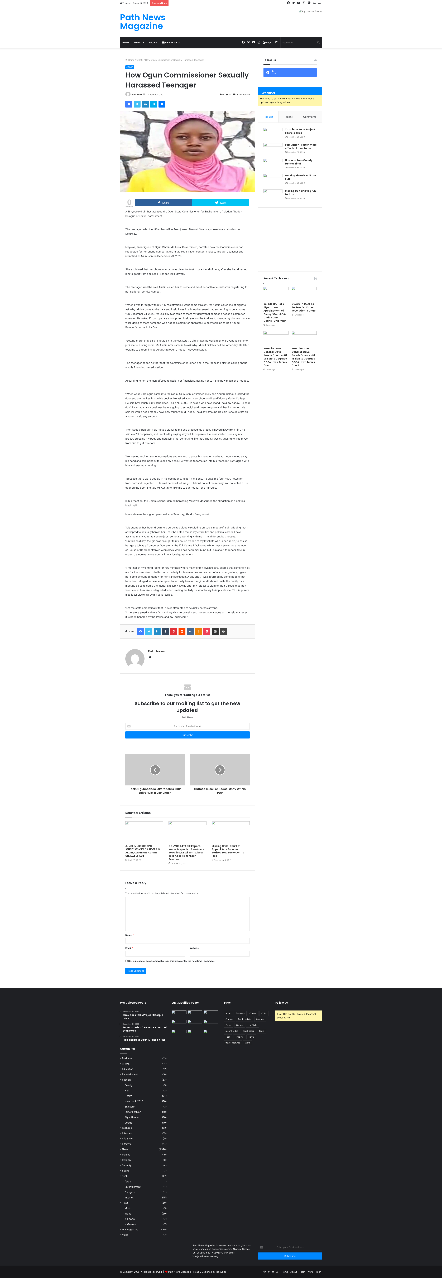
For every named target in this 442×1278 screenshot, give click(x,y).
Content (229, 1019)
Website (194, 948)
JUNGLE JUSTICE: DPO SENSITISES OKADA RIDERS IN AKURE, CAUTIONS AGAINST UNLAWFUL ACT (142, 851)
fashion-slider (244, 1019)
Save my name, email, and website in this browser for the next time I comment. (171, 961)
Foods (131, 1219)
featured (260, 1019)
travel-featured (232, 1042)
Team (261, 1031)
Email (129, 948)
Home (125, 42)
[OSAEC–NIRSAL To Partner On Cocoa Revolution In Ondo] (304, 294)
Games (131, 1224)
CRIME (139, 60)
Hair (127, 1090)
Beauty (129, 1085)
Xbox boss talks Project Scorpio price (300, 131)
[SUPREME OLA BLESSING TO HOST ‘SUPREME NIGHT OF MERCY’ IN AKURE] (179, 1034)
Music (128, 1208)
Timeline (239, 1037)
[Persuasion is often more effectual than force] (272, 149)
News (125, 1149)
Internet (129, 1197)
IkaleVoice (221, 1271)
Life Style (171, 42)
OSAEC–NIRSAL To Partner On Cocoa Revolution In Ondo (304, 307)
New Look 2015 (134, 1101)
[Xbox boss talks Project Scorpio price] (272, 134)
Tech (152, 42)
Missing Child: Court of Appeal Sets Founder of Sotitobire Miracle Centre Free (228, 851)
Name (129, 935)
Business (127, 1058)
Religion (126, 1160)
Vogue (128, 1122)
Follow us (281, 1002)
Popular (268, 116)
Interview (127, 1133)
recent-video (231, 1031)
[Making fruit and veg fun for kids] (272, 195)
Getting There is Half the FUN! (300, 177)
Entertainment (130, 1074)
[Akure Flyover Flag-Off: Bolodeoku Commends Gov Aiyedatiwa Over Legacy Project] (179, 1014)
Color (264, 1013)
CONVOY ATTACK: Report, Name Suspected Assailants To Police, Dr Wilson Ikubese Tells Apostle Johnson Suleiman (186, 852)
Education (127, 1069)
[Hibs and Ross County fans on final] (272, 165)
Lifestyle (127, 1144)
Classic (253, 1013)
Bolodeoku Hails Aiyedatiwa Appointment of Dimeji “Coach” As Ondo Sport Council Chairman (274, 312)
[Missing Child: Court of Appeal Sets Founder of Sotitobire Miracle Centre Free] (231, 832)
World (138, 42)
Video (125, 1234)
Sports (125, 1170)
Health (128, 1095)
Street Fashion (133, 1111)
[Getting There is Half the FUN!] (272, 180)
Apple (128, 1181)
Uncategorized (130, 1229)
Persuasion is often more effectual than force (301, 146)
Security (126, 1165)
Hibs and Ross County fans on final (299, 161)
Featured (127, 1127)
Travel (125, 1202)
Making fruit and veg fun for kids (300, 192)
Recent (288, 116)
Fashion (126, 1079)
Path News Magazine (180, 1271)
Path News (137, 94)
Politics (126, 1154)
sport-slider (248, 1031)
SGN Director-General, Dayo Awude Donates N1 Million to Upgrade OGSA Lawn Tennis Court (275, 357)
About (228, 1013)
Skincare (129, 1106)
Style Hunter (132, 1117)
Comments (309, 116)
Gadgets (129, 1192)
